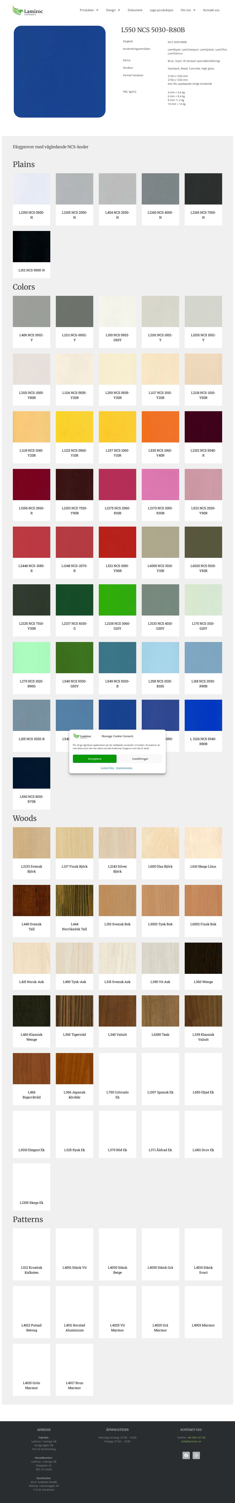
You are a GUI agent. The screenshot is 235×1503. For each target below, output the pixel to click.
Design (111, 10)
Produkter (87, 10)
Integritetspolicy (124, 767)
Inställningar (140, 759)
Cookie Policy (107, 767)
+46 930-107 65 (196, 1437)
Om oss (186, 10)
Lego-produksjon (161, 10)
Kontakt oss (211, 10)
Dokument (135, 10)
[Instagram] (196, 1455)
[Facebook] (186, 1455)
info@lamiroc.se (191, 1441)
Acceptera (94, 759)
